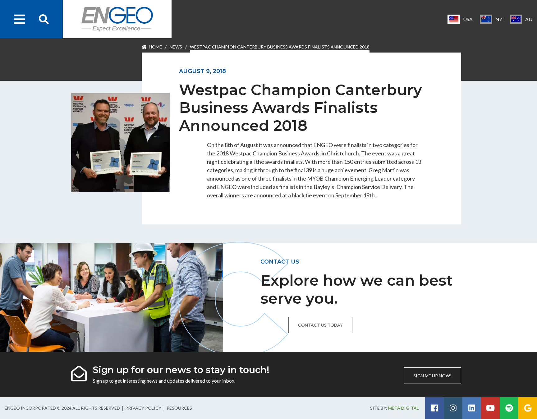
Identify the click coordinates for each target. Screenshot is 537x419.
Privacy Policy (143, 408)
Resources (179, 408)
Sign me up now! (432, 375)
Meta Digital (403, 408)
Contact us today (320, 325)
